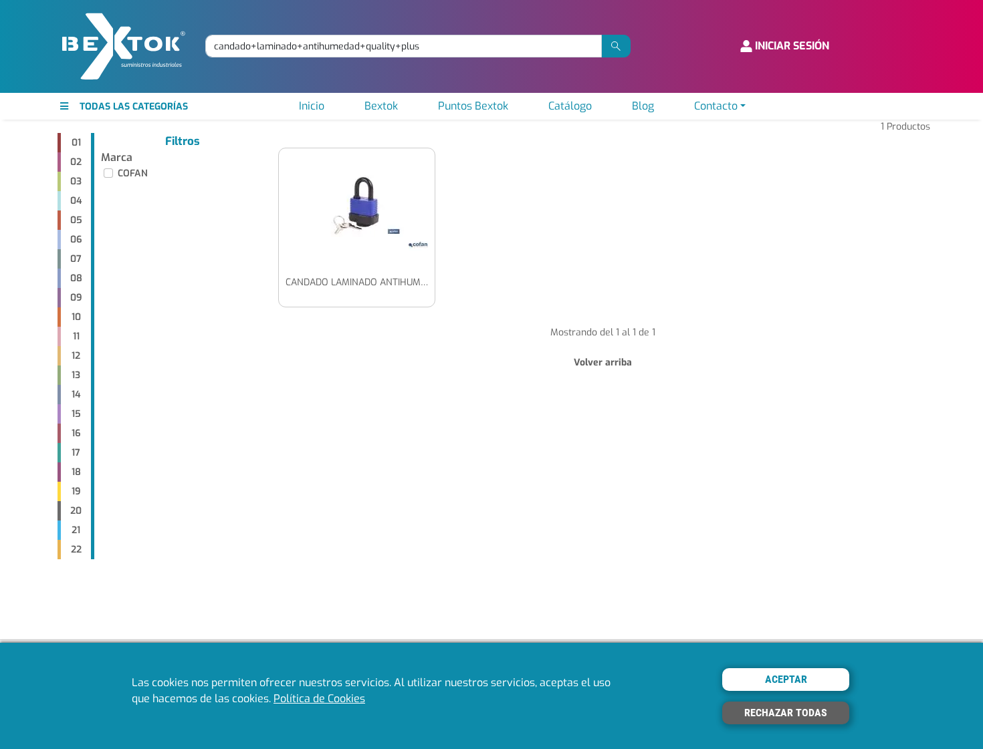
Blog (643, 106)
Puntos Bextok (473, 106)
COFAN (133, 173)
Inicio (311, 106)
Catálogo (570, 106)
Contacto (716, 106)
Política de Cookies (319, 699)
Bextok (381, 106)
